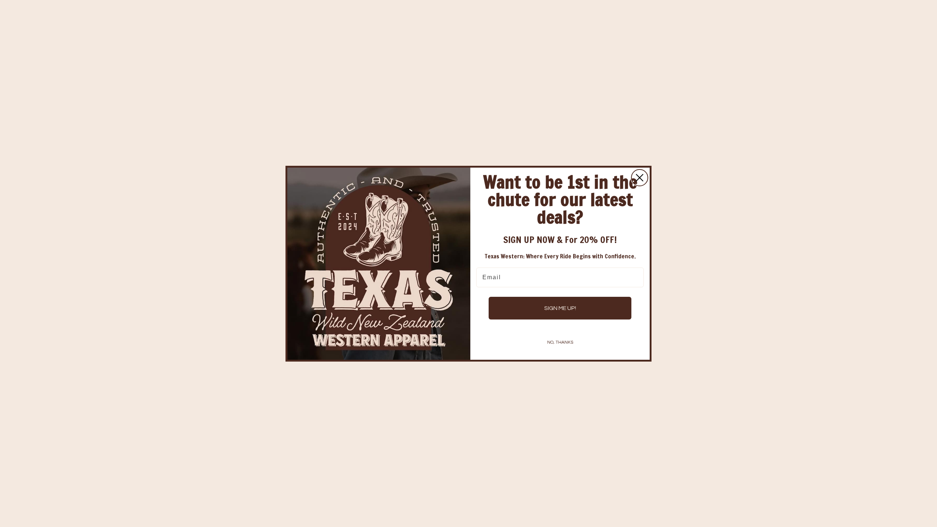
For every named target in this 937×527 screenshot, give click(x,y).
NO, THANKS (560, 342)
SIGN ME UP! (560, 308)
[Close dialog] (639, 177)
